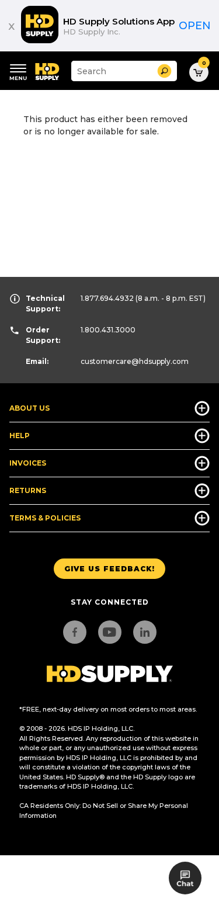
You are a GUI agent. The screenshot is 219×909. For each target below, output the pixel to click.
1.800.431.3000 (108, 329)
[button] (164, 71)
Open (195, 25)
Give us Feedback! (109, 568)
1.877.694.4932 (107, 298)
